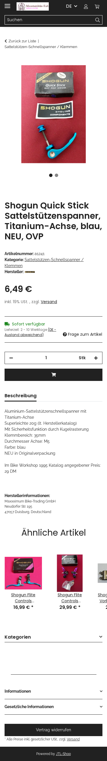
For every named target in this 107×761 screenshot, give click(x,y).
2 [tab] (56, 175)
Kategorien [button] (18, 637)
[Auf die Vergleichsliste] (90, 76)
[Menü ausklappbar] (7, 3)
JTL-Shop (63, 754)
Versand (49, 302)
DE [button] (69, 6)
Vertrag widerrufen (53, 730)
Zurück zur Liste (22, 41)
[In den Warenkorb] (9, 62)
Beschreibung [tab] (21, 395)
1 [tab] (51, 175)
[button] (85, 6)
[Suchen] (97, 20)
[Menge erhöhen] (96, 358)
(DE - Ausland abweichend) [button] (30, 332)
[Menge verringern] (11, 358)
